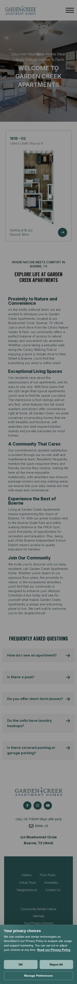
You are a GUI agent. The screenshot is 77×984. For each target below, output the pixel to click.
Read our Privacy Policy (53, 949)
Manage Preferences (38, 975)
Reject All (56, 964)
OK (20, 964)
